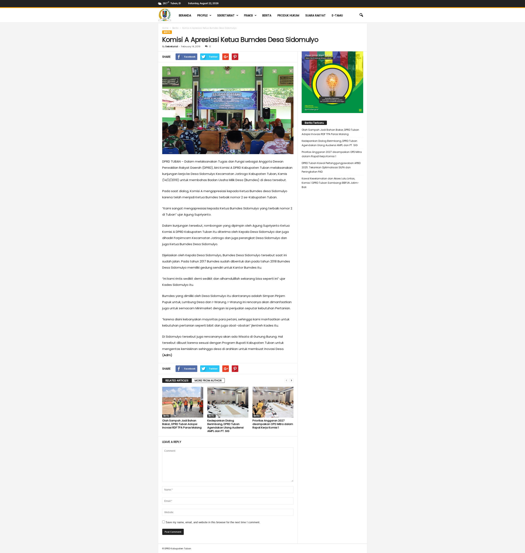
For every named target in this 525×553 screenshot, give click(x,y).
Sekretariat (226, 15)
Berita (266, 15)
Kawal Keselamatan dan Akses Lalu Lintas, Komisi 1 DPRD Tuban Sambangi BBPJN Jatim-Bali (330, 183)
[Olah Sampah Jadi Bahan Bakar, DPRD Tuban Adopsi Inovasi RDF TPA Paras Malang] (182, 402)
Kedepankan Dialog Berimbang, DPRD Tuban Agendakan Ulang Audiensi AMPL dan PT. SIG (225, 426)
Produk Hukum (288, 15)
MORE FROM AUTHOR (208, 380)
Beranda (185, 15)
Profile (202, 15)
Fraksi (248, 15)
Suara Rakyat (315, 15)
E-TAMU (337, 15)
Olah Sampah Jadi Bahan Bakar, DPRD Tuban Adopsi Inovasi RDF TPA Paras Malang (182, 424)
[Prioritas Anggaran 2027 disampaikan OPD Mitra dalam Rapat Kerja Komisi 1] (272, 402)
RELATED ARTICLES (176, 380)
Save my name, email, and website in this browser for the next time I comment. (213, 522)
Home (165, 28)
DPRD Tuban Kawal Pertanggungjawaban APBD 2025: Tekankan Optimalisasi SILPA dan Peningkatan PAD (331, 167)
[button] (361, 15)
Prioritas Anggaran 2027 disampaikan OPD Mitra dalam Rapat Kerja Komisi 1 (272, 424)
